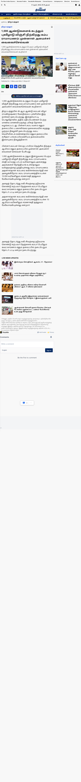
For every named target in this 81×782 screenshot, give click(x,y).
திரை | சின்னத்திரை (41, 14)
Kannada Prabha (21, 1)
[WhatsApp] (3, 86)
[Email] (20, 86)
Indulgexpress (58, 1)
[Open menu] (1, 5)
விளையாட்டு (57, 14)
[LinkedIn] (15, 86)
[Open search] (4, 4)
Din (2, 92)
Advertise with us (18, 237)
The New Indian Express (8, 1)
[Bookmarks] (76, 5)
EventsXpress (75, 1)
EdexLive (67, 1)
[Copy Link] (24, 86)
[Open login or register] (79, 5)
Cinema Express (47, 1)
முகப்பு (8, 14)
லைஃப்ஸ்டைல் (71, 14)
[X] (7, 86)
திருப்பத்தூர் (6, 27)
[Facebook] (11, 86)
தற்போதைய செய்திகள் (22, 14)
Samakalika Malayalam (34, 1)
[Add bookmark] (52, 27)
